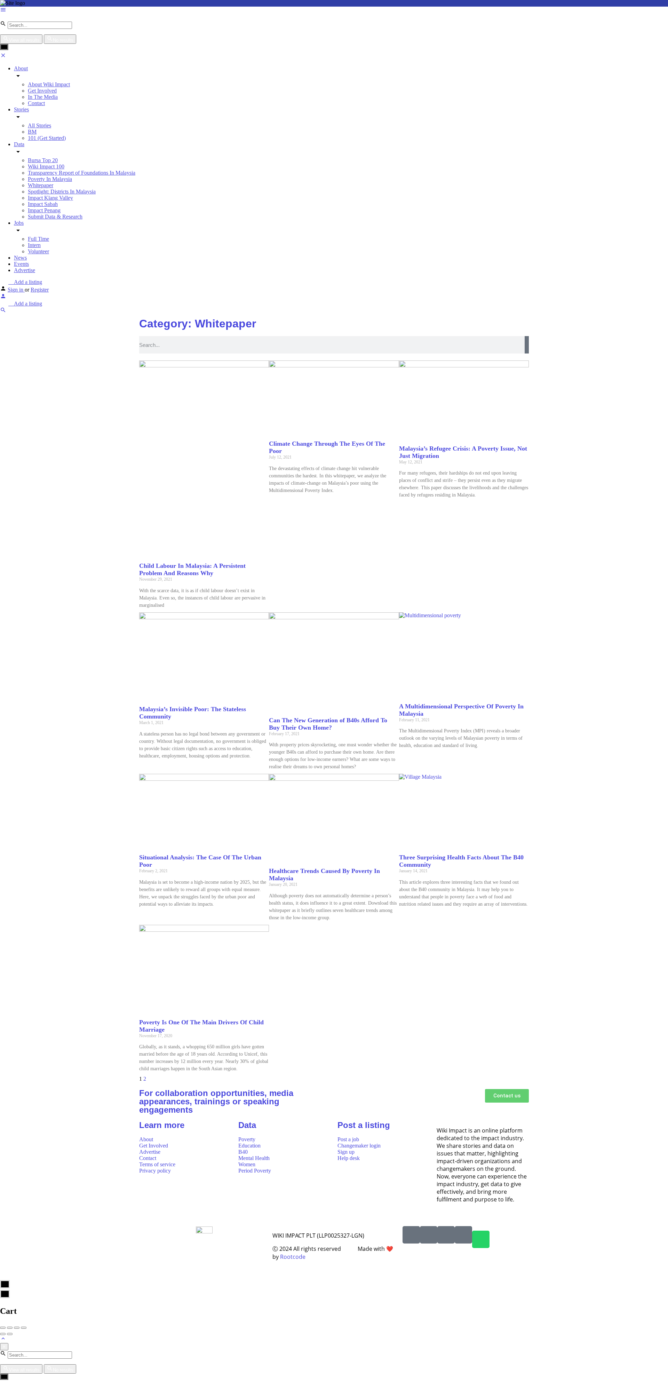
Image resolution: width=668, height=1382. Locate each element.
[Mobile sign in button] (3, 297)
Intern (34, 245)
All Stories (39, 125)
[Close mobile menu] (3, 56)
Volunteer (38, 251)
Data (19, 144)
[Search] (527, 345)
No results (63, 40)
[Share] (10, 1328)
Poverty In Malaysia (50, 179)
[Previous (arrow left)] (3, 1334)
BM (32, 132)
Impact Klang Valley (50, 198)
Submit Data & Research (55, 217)
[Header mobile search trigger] (3, 311)
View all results (24, 40)
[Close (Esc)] (3, 1328)
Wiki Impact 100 (46, 166)
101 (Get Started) (47, 138)
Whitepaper (40, 185)
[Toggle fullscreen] (16, 1328)
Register (40, 290)
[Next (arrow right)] (10, 1334)
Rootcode (292, 1257)
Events (21, 264)
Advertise (24, 270)
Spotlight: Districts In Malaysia (62, 191)
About (21, 68)
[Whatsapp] (481, 1239)
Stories (21, 109)
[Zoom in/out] (23, 1328)
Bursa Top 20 (43, 160)
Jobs (19, 223)
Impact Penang (44, 210)
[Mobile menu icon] (334, 10)
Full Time (38, 239)
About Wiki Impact (49, 84)
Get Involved (42, 91)
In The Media (43, 97)
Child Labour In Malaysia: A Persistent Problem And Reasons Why (192, 569)
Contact (36, 103)
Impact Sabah (43, 204)
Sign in (16, 290)
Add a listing (27, 282)
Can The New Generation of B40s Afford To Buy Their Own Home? (328, 724)
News (20, 258)
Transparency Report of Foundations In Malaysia (81, 173)
